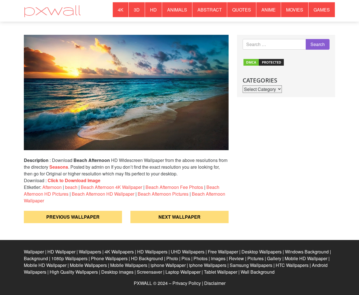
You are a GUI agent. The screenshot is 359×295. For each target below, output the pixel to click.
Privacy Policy (186, 283)
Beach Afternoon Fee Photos (174, 187)
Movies (294, 9)
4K (120, 9)
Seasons (58, 167)
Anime (268, 9)
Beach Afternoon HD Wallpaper (103, 194)
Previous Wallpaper (73, 217)
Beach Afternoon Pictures (163, 194)
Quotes (241, 9)
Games (322, 9)
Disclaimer (214, 283)
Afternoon (52, 187)
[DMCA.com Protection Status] (264, 61)
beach (71, 187)
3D (137, 9)
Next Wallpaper (179, 217)
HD (153, 9)
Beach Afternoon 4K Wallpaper (111, 187)
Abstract (209, 9)
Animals (177, 9)
